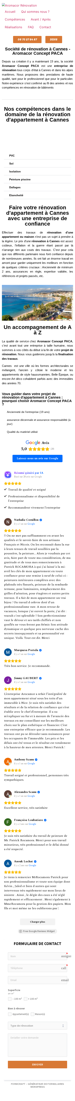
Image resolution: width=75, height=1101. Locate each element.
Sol (11, 163)
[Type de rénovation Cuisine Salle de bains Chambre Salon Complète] (37, 1026)
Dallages (15, 187)
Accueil (10, 12)
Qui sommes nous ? (35, 12)
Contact (45, 27)
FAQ (31, 27)
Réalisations (13, 27)
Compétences (15, 19)
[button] (37, 155)
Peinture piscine (20, 179)
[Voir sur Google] (8, 522)
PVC (12, 155)
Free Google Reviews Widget (39, 931)
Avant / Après (41, 19)
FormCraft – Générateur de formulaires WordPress (37, 1085)
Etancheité (16, 195)
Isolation (15, 171)
